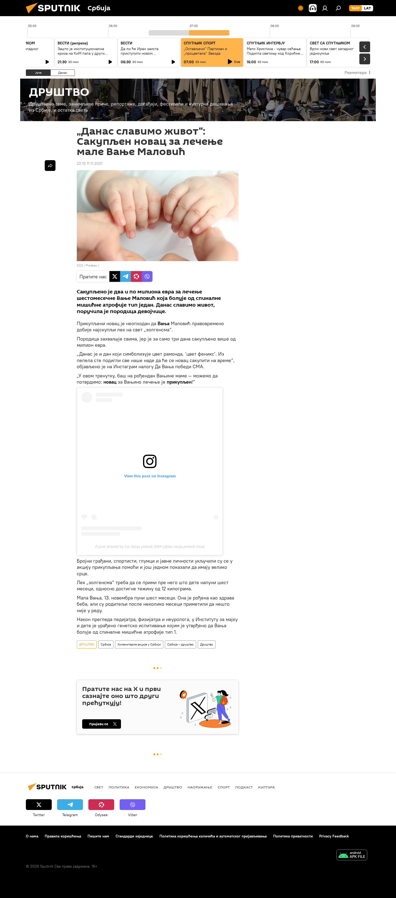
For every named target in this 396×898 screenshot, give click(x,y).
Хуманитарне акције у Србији (139, 644)
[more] (50, 165)
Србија (106, 644)
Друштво (206, 644)
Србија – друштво (180, 644)
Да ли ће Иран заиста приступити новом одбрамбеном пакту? (139, 53)
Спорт (224, 787)
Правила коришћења (63, 836)
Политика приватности (293, 836)
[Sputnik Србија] (55, 14)
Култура (266, 787)
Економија (146, 787)
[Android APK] (352, 856)
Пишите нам (98, 836)
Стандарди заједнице (134, 836)
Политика (119, 787)
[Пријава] (324, 8)
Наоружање (199, 787)
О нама (32, 836)
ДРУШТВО (86, 644)
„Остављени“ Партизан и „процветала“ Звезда (205, 51)
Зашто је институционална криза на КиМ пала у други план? (81, 53)
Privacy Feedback (334, 836)
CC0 (80, 265)
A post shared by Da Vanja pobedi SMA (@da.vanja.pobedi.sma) (150, 546)
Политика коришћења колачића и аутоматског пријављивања (213, 836)
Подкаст (244, 787)
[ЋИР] (355, 8)
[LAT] (367, 8)
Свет (98, 787)
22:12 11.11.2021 (89, 163)
